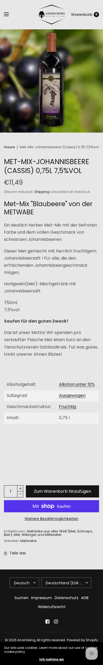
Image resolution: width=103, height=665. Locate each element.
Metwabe (28, 540)
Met (17, 534)
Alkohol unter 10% (77, 384)
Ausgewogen (72, 395)
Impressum (41, 597)
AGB (84, 597)
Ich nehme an (51, 659)
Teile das (18, 553)
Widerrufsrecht (51, 606)
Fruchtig (67, 407)
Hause (9, 147)
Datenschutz (66, 597)
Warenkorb (81, 14)
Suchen (22, 597)
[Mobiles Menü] (10, 14)
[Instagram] (55, 621)
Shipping (41, 191)
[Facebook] (47, 621)
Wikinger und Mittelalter (42, 534)
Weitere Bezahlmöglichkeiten (51, 518)
